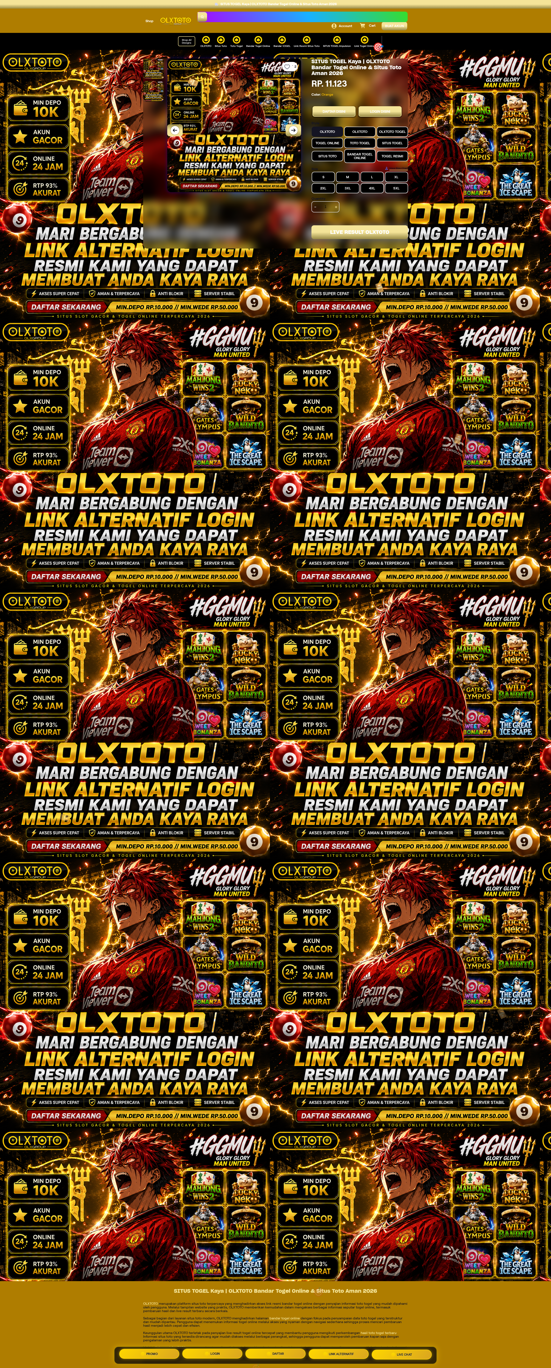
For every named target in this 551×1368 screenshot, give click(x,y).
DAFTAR (278, 1354)
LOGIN (215, 1355)
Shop (149, 21)
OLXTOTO (150, 1303)
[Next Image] (293, 130)
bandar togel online (284, 1318)
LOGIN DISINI (380, 111)
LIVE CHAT (404, 1354)
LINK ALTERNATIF (341, 1354)
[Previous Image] (175, 130)
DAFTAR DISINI (334, 111)
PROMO (152, 1355)
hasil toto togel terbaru (378, 1333)
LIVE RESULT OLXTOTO (359, 232)
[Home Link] (175, 21)
